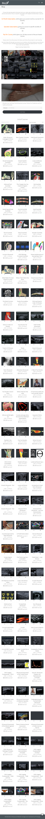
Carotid (22, 627)
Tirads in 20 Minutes (8, 348)
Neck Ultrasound (8, 370)
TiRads (22, 348)
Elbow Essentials (22, 232)
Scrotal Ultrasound (37, 580)
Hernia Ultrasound (37, 533)
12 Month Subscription (22, 533)
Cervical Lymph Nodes (8, 627)
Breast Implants (22, 161)
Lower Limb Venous (22, 580)
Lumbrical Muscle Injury (37, 462)
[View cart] (38, 2)
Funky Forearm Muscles (37, 278)
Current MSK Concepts (8, 649)
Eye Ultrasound (37, 604)
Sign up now (19, 530)
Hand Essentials (37, 209)
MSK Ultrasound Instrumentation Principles (22, 751)
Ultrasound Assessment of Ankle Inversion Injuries (37, 726)
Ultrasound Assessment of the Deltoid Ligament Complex (8, 726)
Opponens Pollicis (37, 415)
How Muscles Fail (22, 324)
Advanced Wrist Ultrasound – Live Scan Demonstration (37, 510)
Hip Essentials (37, 184)
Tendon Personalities (22, 301)
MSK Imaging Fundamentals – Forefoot (37, 751)
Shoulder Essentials (37, 232)
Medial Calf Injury (22, 462)
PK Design (37, 816)
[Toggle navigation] (42, 3)
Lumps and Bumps (22, 485)
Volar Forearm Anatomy (37, 627)
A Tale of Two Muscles (37, 370)
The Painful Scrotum (8, 301)
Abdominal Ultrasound (22, 370)
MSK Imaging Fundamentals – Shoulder (8, 801)
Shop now (22, 67)
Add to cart (4, 134)
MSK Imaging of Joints (8, 699)
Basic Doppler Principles (22, 137)
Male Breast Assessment (37, 137)
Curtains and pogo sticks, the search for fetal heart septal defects (22, 416)
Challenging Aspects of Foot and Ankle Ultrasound (37, 701)
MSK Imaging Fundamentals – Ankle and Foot (7, 776)
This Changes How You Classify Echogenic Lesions (22, 186)
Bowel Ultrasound (37, 348)
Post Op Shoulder (22, 440)
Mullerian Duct (8, 604)
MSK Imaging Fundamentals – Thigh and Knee (22, 776)
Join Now (22, 112)
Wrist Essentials (8, 232)
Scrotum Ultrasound (8, 254)
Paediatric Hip (7, 440)
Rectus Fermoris (37, 440)
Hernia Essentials (22, 209)
